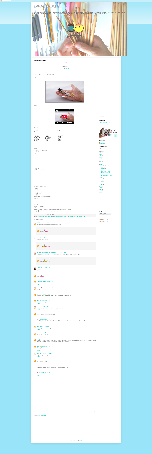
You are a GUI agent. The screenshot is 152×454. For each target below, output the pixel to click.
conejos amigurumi (49, 216)
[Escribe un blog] (50, 214)
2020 (101, 160)
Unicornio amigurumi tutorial (105, 174)
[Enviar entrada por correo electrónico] (47, 214)
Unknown (38, 300)
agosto (102, 170)
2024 (101, 154)
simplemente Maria (40, 281)
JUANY (38, 222)
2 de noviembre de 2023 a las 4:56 (45, 372)
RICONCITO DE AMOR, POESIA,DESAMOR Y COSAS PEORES (46, 252)
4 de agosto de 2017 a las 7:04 (45, 267)
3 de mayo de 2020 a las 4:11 (45, 339)
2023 (101, 155)
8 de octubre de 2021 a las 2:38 (44, 359)
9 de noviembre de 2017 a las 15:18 (45, 300)
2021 (101, 158)
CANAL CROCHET (47, 6)
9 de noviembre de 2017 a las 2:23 (44, 294)
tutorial (85, 216)
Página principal (36, 57)
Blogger (81, 440)
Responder (38, 225)
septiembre (103, 168)
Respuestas (39, 228)
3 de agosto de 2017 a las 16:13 (44, 237)
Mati (37, 294)
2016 (101, 186)
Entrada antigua (92, 411)
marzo (102, 181)
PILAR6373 (38, 267)
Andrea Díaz (39, 353)
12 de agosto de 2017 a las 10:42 (48, 288)
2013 (101, 190)
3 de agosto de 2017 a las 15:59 (44, 222)
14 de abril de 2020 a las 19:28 (45, 332)
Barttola (38, 237)
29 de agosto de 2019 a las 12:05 (45, 319)
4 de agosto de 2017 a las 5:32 (50, 260)
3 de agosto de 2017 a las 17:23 (50, 230)
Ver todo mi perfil (102, 143)
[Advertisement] (65, 401)
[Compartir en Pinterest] (53, 214)
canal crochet (45, 216)
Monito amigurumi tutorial (105, 172)
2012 (101, 192)
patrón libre (76, 216)
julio (102, 177)
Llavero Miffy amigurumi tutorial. (105, 122)
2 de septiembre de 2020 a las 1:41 (46, 353)
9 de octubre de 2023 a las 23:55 (45, 366)
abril (102, 180)
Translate (107, 215)
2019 (101, 161)
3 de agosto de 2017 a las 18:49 (61, 252)
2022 (101, 157)
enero (102, 184)
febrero (102, 183)
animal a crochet (40, 216)
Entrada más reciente (37, 411)
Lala (37, 313)
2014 (101, 189)
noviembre (103, 165)
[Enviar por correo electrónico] (49, 214)
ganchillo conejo (58, 216)
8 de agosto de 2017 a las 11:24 (48, 281)
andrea (38, 306)
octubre (102, 167)
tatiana (38, 359)
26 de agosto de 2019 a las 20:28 (43, 313)
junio (102, 178)
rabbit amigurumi (81, 216)
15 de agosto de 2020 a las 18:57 (45, 346)
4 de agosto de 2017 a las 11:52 (47, 275)
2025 (101, 152)
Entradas (102, 219)
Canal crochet (42, 230)
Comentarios (103, 221)
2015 (101, 187)
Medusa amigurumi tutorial (105, 171)
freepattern (54, 216)
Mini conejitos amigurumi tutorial (106, 175)
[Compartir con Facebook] (52, 214)
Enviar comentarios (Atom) (42, 415)
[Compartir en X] (51, 214)
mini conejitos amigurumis (70, 216)
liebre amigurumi (63, 216)
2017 (101, 164)
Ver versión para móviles (65, 412)
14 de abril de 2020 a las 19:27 (45, 326)
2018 (101, 163)
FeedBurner (67, 68)
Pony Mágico (39, 339)
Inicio (65, 411)
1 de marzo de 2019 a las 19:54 (44, 306)
